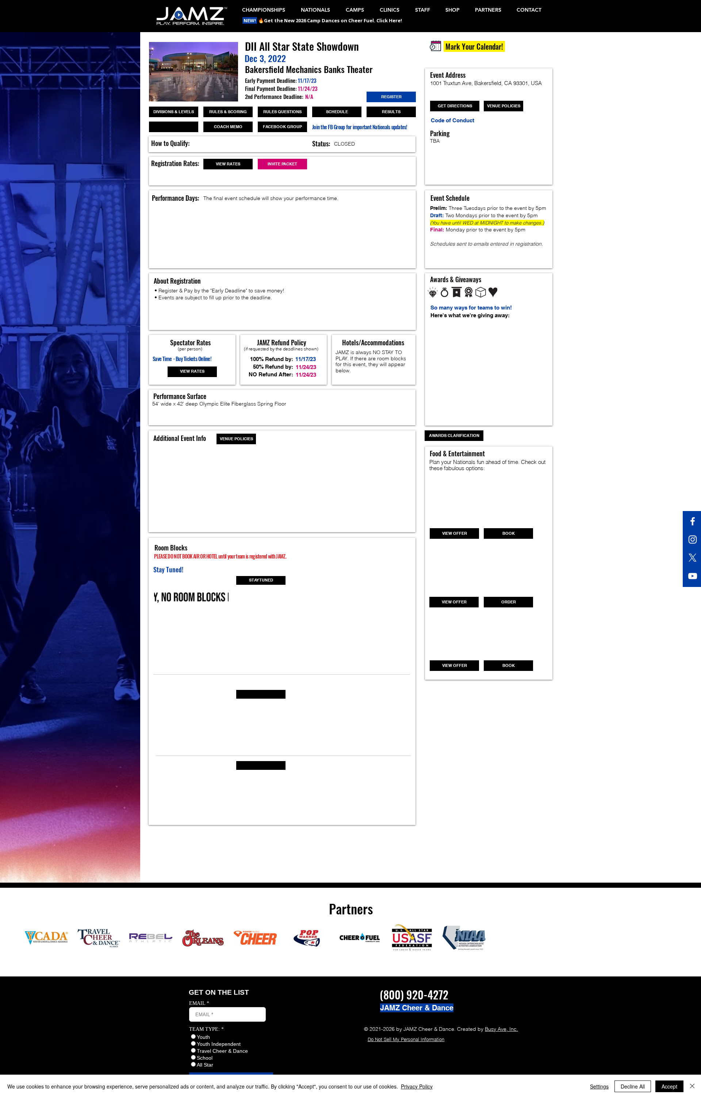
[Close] (692, 1086)
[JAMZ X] (692, 557)
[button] (250, 20)
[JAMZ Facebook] (692, 521)
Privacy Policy (417, 1086)
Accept (669, 1086)
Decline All (633, 1086)
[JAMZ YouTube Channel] (692, 576)
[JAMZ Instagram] (692, 539)
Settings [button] (599, 1086)
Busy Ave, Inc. (501, 1029)
